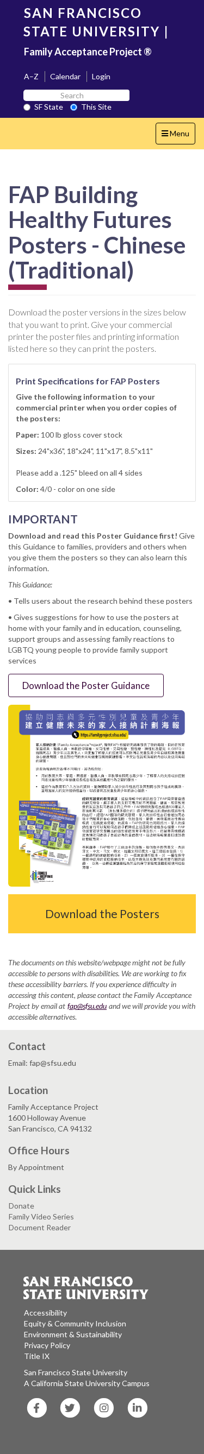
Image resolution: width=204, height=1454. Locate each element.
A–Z (31, 76)
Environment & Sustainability (73, 1334)
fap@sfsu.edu (87, 1005)
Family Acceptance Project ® (88, 52)
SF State (48, 106)
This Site (96, 106)
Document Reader (40, 1227)
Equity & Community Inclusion (75, 1323)
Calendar (65, 76)
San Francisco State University (75, 1372)
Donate (21, 1205)
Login (101, 76)
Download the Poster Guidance (86, 685)
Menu (178, 136)
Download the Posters (102, 913)
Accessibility (45, 1312)
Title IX (37, 1356)
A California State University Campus (87, 1383)
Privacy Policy (47, 1345)
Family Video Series (41, 1216)
